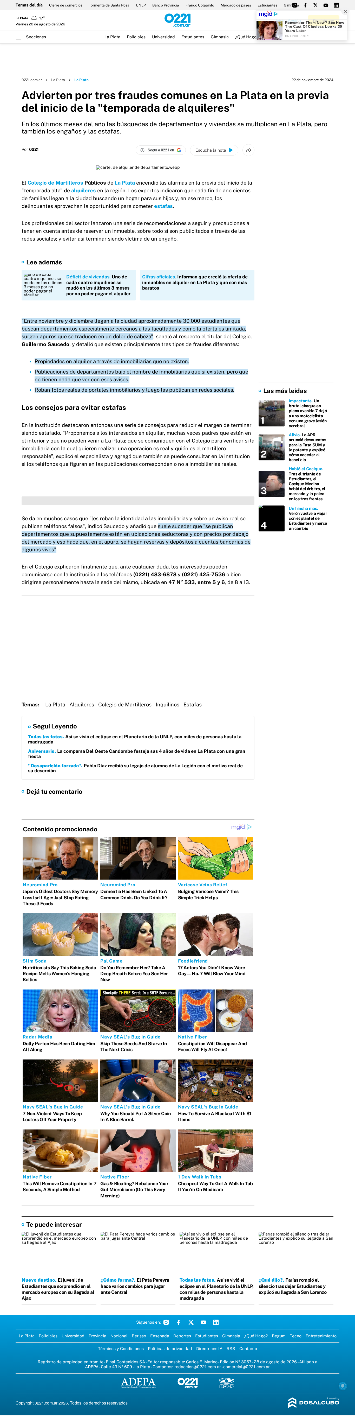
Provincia (97, 1335)
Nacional (119, 1335)
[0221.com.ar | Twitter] (315, 5)
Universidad (163, 36)
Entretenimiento (321, 1335)
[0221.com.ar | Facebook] (305, 5)
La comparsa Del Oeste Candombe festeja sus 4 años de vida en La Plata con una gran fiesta (136, 753)
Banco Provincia (165, 5)
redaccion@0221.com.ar (197, 1366)
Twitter (191, 1322)
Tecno (295, 1335)
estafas (163, 206)
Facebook (178, 1322)
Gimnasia (220, 36)
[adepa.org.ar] (138, 1383)
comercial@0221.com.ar (246, 1366)
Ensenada (159, 1335)
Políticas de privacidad (170, 1348)
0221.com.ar (32, 80)
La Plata (112, 36)
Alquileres (81, 704)
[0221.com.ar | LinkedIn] (336, 5)
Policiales (136, 36)
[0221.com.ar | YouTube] (326, 5)
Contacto (248, 1348)
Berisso (139, 1335)
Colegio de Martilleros (55, 183)
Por (30, 150)
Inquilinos (167, 704)
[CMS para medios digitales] (313, 1403)
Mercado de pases (236, 5)
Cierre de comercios (65, 5)
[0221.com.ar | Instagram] (295, 5)
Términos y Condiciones (121, 1348)
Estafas (192, 704)
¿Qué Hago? (247, 36)
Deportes (182, 1335)
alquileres (83, 190)
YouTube (203, 1322)
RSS (231, 1348)
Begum (279, 1335)
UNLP (141, 5)
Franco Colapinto (200, 5)
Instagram (166, 1322)
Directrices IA (209, 1348)
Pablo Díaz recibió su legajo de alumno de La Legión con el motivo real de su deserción (135, 768)
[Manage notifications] (343, 1386)
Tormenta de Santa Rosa (109, 5)
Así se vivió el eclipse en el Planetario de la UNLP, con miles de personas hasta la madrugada (134, 739)
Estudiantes (267, 5)
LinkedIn (216, 1322)
